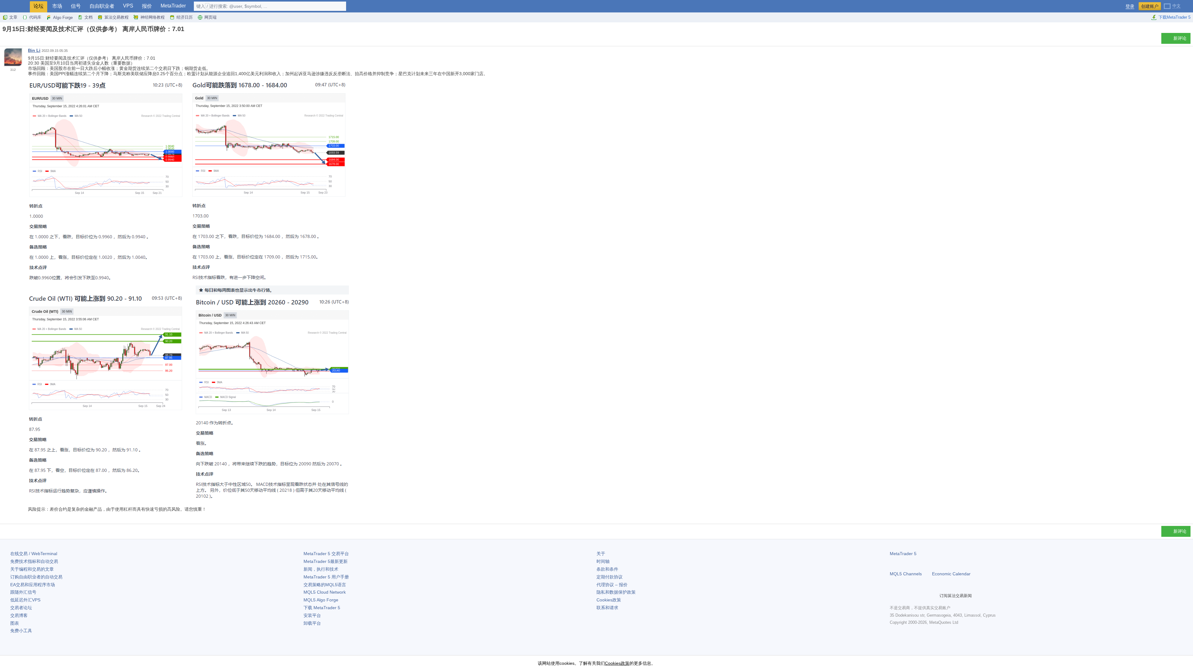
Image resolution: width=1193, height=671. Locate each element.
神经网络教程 (152, 17)
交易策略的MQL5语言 (325, 584)
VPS (128, 5)
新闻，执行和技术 (321, 569)
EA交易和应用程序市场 (32, 584)
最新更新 (326, 561)
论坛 (38, 6)
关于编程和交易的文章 (32, 569)
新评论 (1179, 38)
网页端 (210, 17)
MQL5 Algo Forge (321, 599)
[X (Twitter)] (913, 596)
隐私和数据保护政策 (616, 592)
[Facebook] (893, 596)
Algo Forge (63, 17)
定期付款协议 (609, 576)
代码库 (35, 17)
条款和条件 (607, 569)
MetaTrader (173, 5)
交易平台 (326, 553)
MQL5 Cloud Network (325, 592)
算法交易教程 (116, 17)
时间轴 (603, 561)
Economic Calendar (951, 573)
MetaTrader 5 (903, 553)
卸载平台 (312, 623)
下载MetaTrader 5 (1175, 17)
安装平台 (312, 615)
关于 (600, 553)
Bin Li (34, 50)
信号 (76, 6)
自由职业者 (101, 6)
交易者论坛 (21, 607)
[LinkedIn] (933, 596)
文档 (89, 17)
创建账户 (1150, 6)
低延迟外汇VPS (25, 599)
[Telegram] (903, 596)
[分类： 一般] (11, 40)
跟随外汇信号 (23, 592)
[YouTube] (923, 596)
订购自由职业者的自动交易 (36, 576)
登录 (1130, 6)
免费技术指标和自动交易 (34, 561)
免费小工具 (21, 630)
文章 (13, 17)
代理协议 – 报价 (612, 584)
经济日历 (184, 17)
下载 (322, 607)
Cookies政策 (608, 599)
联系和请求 (607, 607)
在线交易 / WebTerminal (33, 553)
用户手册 (326, 576)
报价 (147, 6)
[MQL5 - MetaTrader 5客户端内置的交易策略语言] (15, 6)
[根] (4, 40)
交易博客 (19, 615)
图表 (14, 623)
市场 (57, 6)
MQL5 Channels (906, 573)
